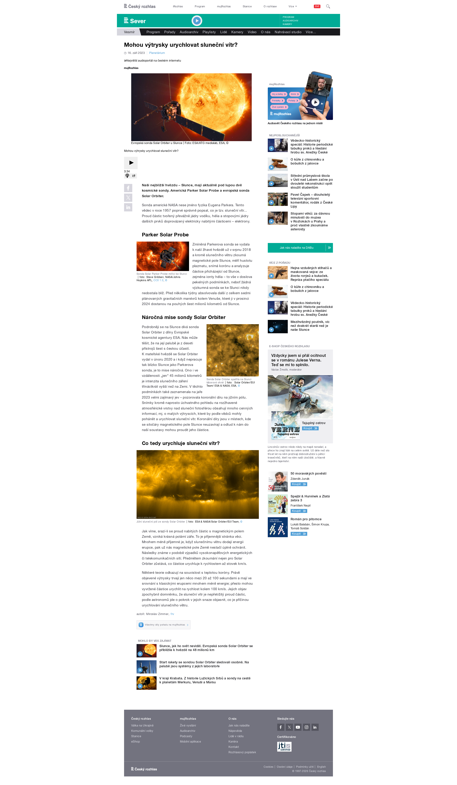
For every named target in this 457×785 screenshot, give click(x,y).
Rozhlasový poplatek (242, 752)
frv (172, 614)
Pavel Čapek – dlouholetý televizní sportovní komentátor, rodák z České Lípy (312, 200)
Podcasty (186, 736)
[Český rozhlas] (139, 6)
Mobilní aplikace (190, 741)
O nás (265, 32)
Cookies (268, 766)
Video (252, 32)
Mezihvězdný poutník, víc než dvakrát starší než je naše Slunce (310, 325)
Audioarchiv (290, 20)
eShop (135, 741)
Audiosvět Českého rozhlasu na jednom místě (295, 123)
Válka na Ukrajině (142, 725)
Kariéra (233, 741)
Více (311, 32)
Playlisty (209, 32)
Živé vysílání (278, 107)
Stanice (247, 6)
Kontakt (233, 747)
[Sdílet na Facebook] (128, 188)
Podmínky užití (305, 766)
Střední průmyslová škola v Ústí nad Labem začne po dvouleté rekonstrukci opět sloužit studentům (312, 181)
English (321, 766)
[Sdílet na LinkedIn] (128, 207)
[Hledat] (328, 6)
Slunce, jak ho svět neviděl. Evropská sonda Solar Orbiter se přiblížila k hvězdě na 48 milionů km (206, 648)
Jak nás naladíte (239, 725)
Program (200, 6)
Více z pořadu (279, 262)
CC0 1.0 (158, 280)
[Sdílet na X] (128, 198)
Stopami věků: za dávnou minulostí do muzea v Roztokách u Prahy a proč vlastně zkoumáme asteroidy (310, 221)
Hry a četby (277, 94)
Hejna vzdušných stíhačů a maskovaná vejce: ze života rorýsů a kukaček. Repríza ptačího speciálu (311, 274)
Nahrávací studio (288, 32)
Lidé (223, 32)
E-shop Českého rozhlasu (289, 346)
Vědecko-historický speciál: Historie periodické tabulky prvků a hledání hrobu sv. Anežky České (312, 146)
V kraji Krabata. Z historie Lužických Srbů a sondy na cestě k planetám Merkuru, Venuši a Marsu (204, 680)
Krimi (293, 94)
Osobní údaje (285, 766)
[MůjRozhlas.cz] (131, 68)
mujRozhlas (224, 6)
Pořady (169, 32)
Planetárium (157, 53)
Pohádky (276, 100)
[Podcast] (127, 176)
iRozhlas (178, 6)
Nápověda (235, 731)
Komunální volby (142, 731)
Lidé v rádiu (236, 736)
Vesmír (129, 32)
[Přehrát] (131, 163)
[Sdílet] (133, 176)
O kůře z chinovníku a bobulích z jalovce (307, 161)
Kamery (287, 24)
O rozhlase (270, 6)
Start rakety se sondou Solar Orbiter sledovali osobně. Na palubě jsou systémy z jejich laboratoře (204, 664)
